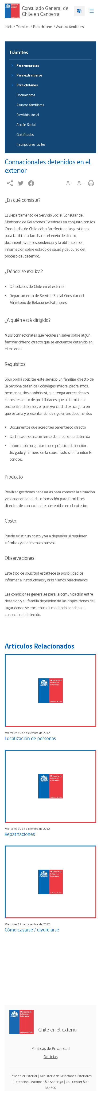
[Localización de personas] (50, 690)
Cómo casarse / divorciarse (32, 930)
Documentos (25, 95)
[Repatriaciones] (50, 786)
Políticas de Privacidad (50, 1049)
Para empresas (27, 65)
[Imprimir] (91, 183)
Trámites (22, 27)
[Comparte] (10, 183)
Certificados (25, 134)
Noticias (51, 1057)
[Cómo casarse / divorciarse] (50, 882)
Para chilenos (43, 27)
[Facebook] (31, 183)
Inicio (8, 27)
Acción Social (26, 125)
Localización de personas (30, 738)
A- (80, 183)
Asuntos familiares (70, 27)
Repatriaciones (20, 834)
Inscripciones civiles (30, 144)
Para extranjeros (29, 75)
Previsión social (27, 115)
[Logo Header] (12, 11)
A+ (69, 183)
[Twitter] (20, 183)
